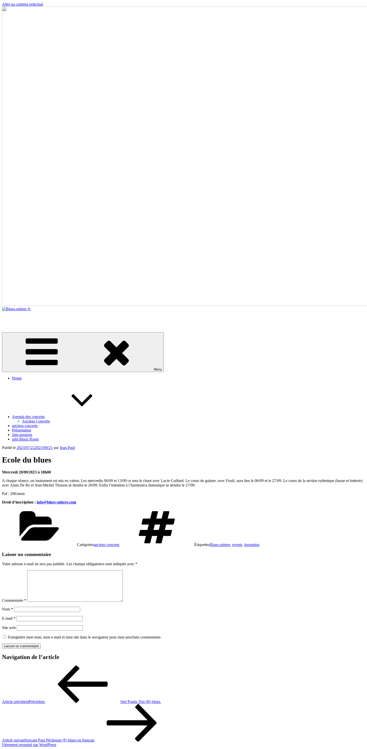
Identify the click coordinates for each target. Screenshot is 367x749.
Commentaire (14, 600)
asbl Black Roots (25, 439)
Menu (158, 369)
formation (251, 544)
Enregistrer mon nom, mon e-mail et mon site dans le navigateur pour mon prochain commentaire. (85, 637)
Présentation (21, 430)
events (237, 544)
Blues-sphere (220, 544)
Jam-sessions (22, 434)
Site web (9, 628)
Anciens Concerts (36, 421)
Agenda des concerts (28, 416)
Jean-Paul (67, 448)
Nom (7, 609)
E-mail (8, 618)
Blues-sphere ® (14, 317)
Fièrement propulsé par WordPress (29, 744)
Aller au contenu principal (22, 4)
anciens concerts (25, 426)
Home (17, 378)
